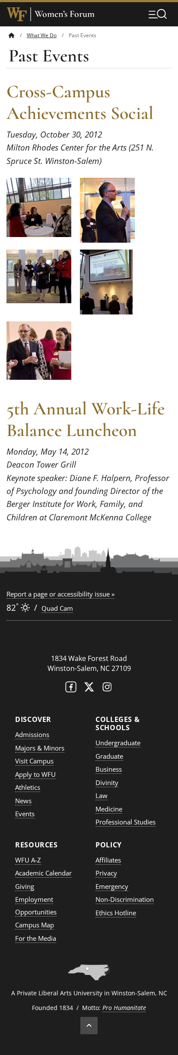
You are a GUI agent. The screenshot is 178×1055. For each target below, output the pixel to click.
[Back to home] (12, 35)
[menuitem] (18, 35)
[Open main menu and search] (157, 13)
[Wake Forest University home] (17, 14)
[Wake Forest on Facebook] (71, 689)
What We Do (42, 35)
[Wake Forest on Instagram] (107, 689)
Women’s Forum (65, 14)
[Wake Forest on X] (89, 689)
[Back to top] (89, 1025)
